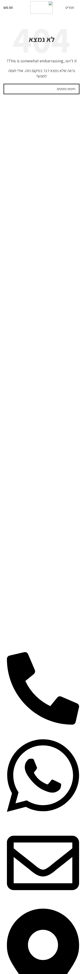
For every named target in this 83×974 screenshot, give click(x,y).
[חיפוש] (8, 89)
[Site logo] (41, 7)
